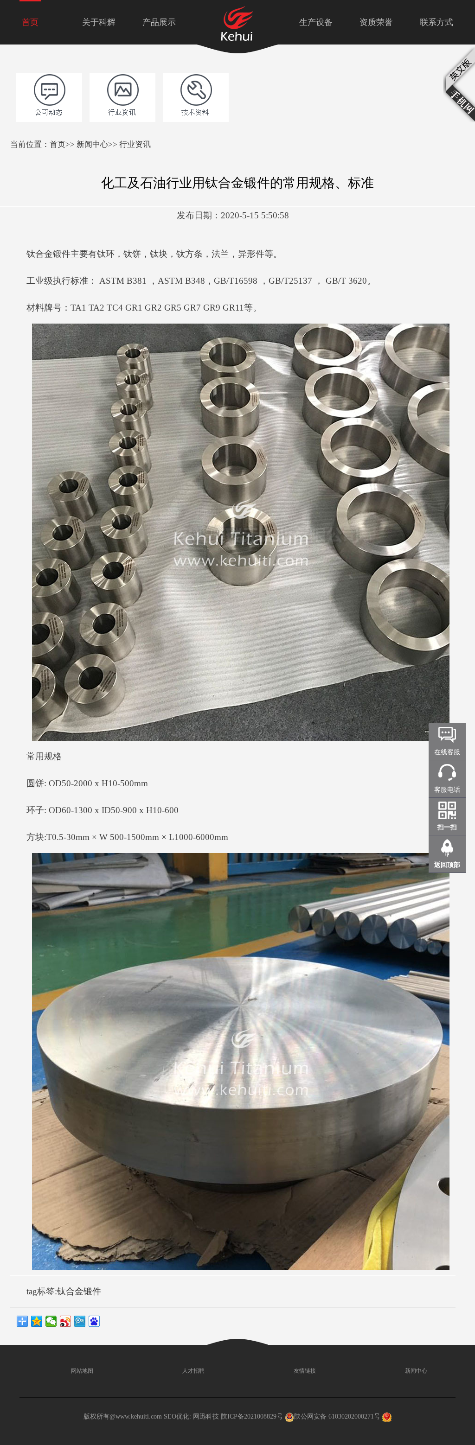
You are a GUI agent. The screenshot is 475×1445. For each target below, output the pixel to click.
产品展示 (159, 22)
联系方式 (436, 22)
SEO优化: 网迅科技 (191, 1416)
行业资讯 (135, 144)
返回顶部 (447, 864)
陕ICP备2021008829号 (252, 1416)
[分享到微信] (51, 1321)
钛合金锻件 (79, 1291)
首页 (30, 22)
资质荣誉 (376, 22)
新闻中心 (92, 144)
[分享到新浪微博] (65, 1321)
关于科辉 (99, 22)
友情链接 (304, 1371)
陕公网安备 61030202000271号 (337, 1416)
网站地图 (81, 1371)
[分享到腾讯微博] (80, 1321)
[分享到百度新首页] (94, 1321)
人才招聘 (193, 1371)
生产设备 (316, 22)
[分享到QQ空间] (37, 1321)
